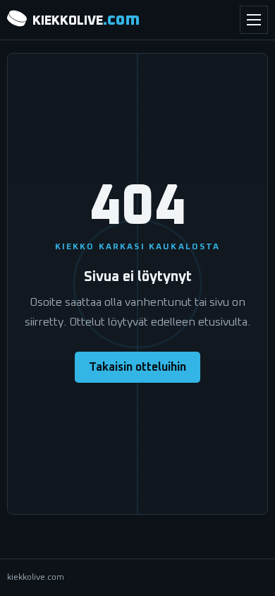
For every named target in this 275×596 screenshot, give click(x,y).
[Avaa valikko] (254, 20)
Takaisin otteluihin (137, 367)
